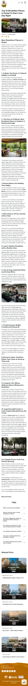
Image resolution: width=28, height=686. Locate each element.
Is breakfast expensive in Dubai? (12, 531)
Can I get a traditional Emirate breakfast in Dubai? (11, 536)
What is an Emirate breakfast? (11, 508)
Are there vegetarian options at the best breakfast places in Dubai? (12, 520)
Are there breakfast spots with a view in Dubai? (12, 542)
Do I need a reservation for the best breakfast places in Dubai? (12, 526)
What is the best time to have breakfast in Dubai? (11, 513)
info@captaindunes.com (7, 667)
